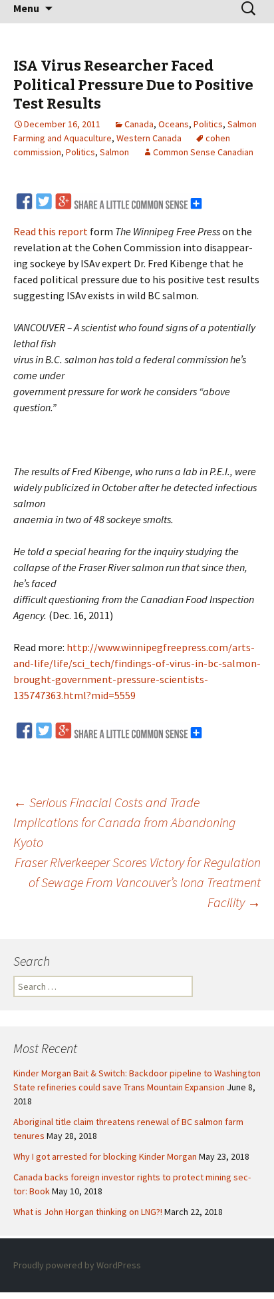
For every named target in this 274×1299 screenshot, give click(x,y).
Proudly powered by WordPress (77, 1265)
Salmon (114, 152)
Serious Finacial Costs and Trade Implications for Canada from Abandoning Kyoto (124, 822)
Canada (139, 124)
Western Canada (149, 138)
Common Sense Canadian (203, 152)
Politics (208, 124)
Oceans (173, 124)
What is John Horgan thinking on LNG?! (87, 1212)
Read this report (50, 231)
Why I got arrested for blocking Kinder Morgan (105, 1156)
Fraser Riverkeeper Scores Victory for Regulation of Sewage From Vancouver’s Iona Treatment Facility (138, 882)
